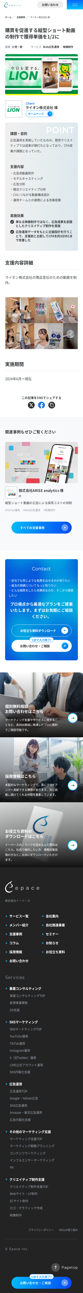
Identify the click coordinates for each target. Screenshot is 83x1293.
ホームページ (36, 114)
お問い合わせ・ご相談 (35, 644)
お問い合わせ (50, 5)
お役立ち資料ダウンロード (38, 630)
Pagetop (70, 1268)
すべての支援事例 (32, 527)
